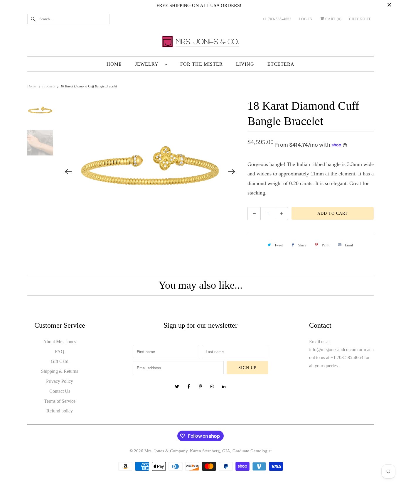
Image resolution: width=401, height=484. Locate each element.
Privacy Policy (59, 381)
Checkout (360, 19)
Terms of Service (59, 401)
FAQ (59, 351)
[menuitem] (151, 64)
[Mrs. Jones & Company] (200, 43)
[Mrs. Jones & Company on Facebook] (189, 386)
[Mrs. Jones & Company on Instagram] (212, 386)
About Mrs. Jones (59, 341)
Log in (306, 19)
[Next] (231, 171)
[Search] (33, 19)
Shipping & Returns (59, 371)
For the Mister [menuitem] (201, 64)
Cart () (333, 19)
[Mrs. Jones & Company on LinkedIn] (224, 386)
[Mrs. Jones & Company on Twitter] (177, 386)
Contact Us (59, 391)
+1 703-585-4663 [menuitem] (277, 19)
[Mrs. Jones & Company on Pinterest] (200, 386)
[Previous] (68, 171)
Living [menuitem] (245, 64)
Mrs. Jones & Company (166, 451)
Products (49, 86)
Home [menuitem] (114, 64)
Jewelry (148, 64)
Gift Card (59, 361)
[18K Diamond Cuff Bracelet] (150, 171)
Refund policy (59, 410)
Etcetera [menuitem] (280, 64)
